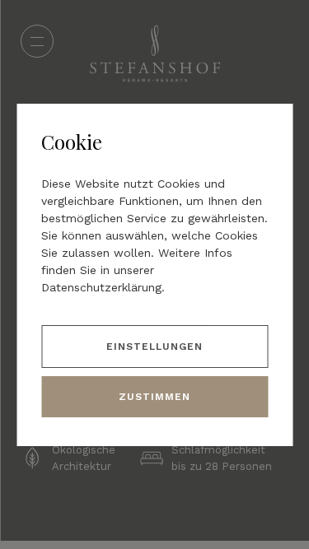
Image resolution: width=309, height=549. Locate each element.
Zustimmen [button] (154, 396)
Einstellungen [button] (154, 346)
